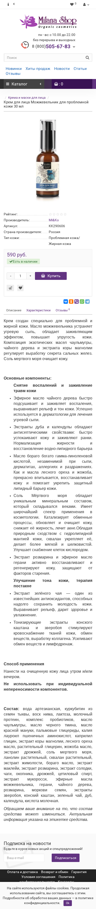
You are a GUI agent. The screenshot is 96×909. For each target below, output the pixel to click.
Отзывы (13, 73)
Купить (54, 275)
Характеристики (38, 310)
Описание (13, 310)
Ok (67, 903)
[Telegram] (87, 301)
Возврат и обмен (54, 872)
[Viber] (76, 301)
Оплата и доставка (22, 872)
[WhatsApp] (82, 301)
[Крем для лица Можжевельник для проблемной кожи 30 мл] (48, 160)
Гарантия (79, 872)
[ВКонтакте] (66, 301)
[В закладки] (20, 288)
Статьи (80, 68)
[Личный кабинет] (85, 4)
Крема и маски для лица (27, 97)
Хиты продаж (38, 68)
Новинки (14, 68)
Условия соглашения (38, 877)
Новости (62, 68)
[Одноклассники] (71, 301)
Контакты (66, 882)
